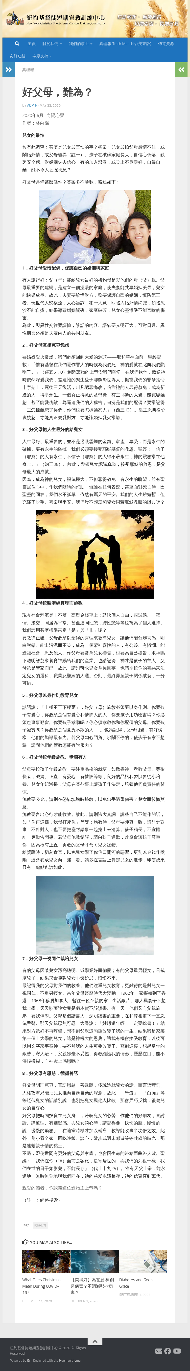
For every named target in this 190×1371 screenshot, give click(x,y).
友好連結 (17, 56)
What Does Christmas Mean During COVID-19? (41, 1286)
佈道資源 (166, 43)
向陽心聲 (40, 1225)
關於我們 (50, 43)
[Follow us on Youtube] (176, 1351)
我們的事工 (79, 43)
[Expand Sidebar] (8, 69)
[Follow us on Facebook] (167, 1351)
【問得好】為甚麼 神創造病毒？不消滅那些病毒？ (92, 1286)
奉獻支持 (40, 56)
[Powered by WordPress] (28, 1360)
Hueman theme (70, 1360)
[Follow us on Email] (158, 1351)
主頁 (32, 43)
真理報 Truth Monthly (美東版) (125, 43)
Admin (32, 105)
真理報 (28, 69)
